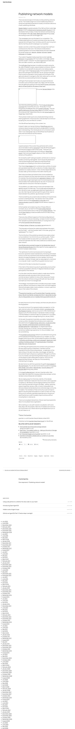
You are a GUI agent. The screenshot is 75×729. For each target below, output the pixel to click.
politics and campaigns (39, 340)
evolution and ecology (26, 340)
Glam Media (29, 166)
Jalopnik (33, 52)
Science (52, 455)
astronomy (42, 323)
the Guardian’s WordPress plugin (31, 222)
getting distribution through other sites (30, 110)
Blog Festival (30, 455)
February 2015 (6, 586)
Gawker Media (23, 28)
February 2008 (6, 688)
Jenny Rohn (29, 367)
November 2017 (6, 545)
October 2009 (6, 660)
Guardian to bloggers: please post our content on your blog (37, 436)
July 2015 (5, 577)
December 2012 (6, 617)
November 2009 (7, 658)
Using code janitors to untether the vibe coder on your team (20, 501)
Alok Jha (20, 455)
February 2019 (6, 527)
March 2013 (5, 613)
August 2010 (5, 652)
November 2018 (6, 530)
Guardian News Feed (34, 421)
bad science (34, 326)
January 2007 (6, 712)
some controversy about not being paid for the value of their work (37, 85)
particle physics (41, 342)
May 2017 (4, 555)
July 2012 (4, 626)
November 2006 (7, 715)
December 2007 (6, 692)
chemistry (25, 325)
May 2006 (5, 726)
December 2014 (6, 590)
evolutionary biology (44, 325)
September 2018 (7, 532)
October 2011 (6, 636)
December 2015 (6, 573)
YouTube (44, 78)
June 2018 (5, 536)
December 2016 (6, 564)
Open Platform (26, 212)
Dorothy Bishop (46, 367)
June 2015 (5, 579)
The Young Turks (34, 71)
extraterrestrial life (24, 326)
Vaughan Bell (22, 369)
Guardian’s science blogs (28, 335)
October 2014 (6, 593)
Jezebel (39, 52)
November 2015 (6, 575)
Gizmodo (44, 52)
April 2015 (5, 582)
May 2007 (5, 705)
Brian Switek (22, 367)
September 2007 (7, 697)
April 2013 (5, 611)
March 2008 (5, 687)
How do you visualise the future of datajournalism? (16, 470)
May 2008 (5, 683)
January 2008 (6, 690)
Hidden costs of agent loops (11, 509)
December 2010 (6, 645)
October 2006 (6, 717)
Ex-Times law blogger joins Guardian (30, 434)
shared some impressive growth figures (39, 30)
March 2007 (5, 708)
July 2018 (4, 534)
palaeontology (34, 323)
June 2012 (5, 627)
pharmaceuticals (33, 325)
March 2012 (5, 633)
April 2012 (5, 631)
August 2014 (5, 597)
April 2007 (5, 706)
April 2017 (5, 557)
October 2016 (6, 568)
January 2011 (6, 644)
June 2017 (5, 554)
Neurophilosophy (24, 366)
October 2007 (6, 696)
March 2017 (5, 559)
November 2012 (6, 618)
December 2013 (6, 606)
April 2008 (5, 685)
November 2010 (6, 647)
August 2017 (5, 550)
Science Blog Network (44, 209)
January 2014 (6, 604)
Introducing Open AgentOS (11, 505)
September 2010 (7, 651)
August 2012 (5, 624)
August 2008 (6, 678)
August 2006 (6, 721)
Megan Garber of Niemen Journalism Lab (31, 225)
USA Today (33, 33)
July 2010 (5, 654)
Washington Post (41, 33)
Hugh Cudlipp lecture (28, 372)
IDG (48, 59)
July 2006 (5, 723)
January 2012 (6, 635)
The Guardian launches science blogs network (33, 427)
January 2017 (6, 563)
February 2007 (6, 710)
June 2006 (5, 724)
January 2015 (6, 588)
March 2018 (5, 539)
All (19, 448)
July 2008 (5, 679)
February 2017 (6, 561)
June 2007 (5, 703)
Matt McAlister (7, 2)
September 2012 (7, 622)
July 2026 (5, 521)
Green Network (48, 210)
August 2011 (5, 640)
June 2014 (5, 600)
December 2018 (6, 529)
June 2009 (5, 661)
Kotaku (29, 54)
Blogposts (41, 455)
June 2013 (5, 608)
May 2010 (5, 656)
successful (29, 59)
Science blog (21, 458)
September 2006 (7, 719)
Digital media (46, 455)
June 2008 (5, 681)
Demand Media (46, 89)
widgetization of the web (38, 200)
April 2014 (5, 602)
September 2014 (7, 595)
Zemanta (36, 148)
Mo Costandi (50, 364)
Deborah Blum (37, 367)
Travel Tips (22, 114)
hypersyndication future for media (28, 202)
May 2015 (5, 581)
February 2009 (6, 667)
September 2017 (7, 548)
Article (25, 455)
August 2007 (6, 699)
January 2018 (6, 541)
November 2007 (6, 694)
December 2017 (6, 543)
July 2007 (5, 701)
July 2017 (4, 552)
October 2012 (6, 620)
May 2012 (5, 629)
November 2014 (6, 591)
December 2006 (7, 714)
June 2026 (5, 523)
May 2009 (5, 663)
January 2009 (6, 669)
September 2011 (6, 638)
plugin (42, 421)
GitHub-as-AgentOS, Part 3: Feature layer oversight (18, 513)
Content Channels (43, 108)
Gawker (49, 52)
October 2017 (6, 546)
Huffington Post (25, 65)
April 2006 (5, 728)
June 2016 (5, 570)
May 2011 (4, 642)
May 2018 (5, 537)
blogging (35, 455)
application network (45, 178)
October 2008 (6, 674)
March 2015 (5, 584)
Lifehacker (22, 54)
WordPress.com (45, 126)
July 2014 (5, 599)
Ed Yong (54, 366)
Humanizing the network (64, 470)
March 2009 (5, 665)
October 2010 (6, 649)
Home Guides (48, 112)
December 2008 (7, 670)
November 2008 (7, 672)
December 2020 (7, 525)
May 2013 (5, 609)
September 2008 (7, 676)
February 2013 (6, 615)
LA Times (51, 33)
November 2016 (6, 566)
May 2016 (5, 572)
